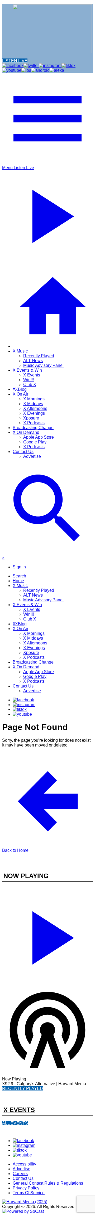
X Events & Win (27, 370)
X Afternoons (35, 408)
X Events (31, 375)
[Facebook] (23, 700)
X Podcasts (34, 423)
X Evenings (34, 413)
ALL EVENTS (15, 1123)
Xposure (31, 418)
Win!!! (28, 380)
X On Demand (26, 432)
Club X (29, 384)
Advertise (32, 456)
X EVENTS (19, 1109)
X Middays (33, 403)
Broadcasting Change (33, 427)
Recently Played (38, 356)
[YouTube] (22, 714)
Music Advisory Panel (43, 365)
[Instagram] (24, 704)
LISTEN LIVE (14, 60)
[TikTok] (20, 709)
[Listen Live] (47, 935)
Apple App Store (38, 437)
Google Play (34, 442)
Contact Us (23, 451)
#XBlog (20, 389)
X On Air (20, 394)
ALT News (33, 360)
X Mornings (34, 399)
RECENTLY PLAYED (22, 1088)
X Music (20, 351)
